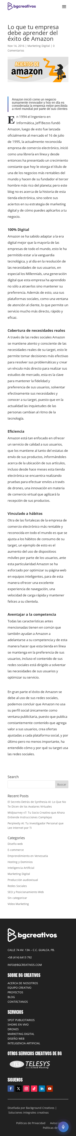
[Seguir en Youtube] (50, 1088)
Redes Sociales (17, 886)
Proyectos (15, 992)
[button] (63, 1127)
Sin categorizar (17, 898)
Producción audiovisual (23, 880)
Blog (11, 997)
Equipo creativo (19, 987)
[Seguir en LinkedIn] (42, 1088)
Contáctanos (18, 1001)
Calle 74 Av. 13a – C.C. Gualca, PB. (31, 950)
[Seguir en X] (18, 1088)
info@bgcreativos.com (25, 965)
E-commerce (16, 850)
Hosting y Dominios (20, 862)
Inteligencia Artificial (21, 868)
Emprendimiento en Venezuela (28, 856)
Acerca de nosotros (23, 983)
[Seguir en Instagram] (26, 1088)
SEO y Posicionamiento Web (26, 892)
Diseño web (15, 844)
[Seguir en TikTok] (34, 1088)
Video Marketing (18, 904)
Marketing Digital (38, 46)
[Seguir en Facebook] (11, 1088)
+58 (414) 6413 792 (20, 957)
